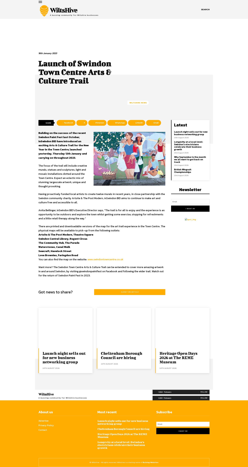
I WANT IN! (190, 208)
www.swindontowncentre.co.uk (105, 259)
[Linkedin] (173, 444)
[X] (180, 444)
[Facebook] (159, 444)
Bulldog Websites (150, 462)
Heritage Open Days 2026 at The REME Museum (178, 357)
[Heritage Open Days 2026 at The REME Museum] (182, 328)
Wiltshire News (138, 102)
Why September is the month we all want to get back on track (190, 159)
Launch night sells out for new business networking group (191, 133)
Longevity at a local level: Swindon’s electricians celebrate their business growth (188, 145)
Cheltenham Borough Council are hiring (121, 355)
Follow (204, 392)
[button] (205, 9)
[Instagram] (166, 444)
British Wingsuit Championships (182, 171)
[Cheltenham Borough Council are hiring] (124, 328)
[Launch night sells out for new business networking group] (65, 328)
